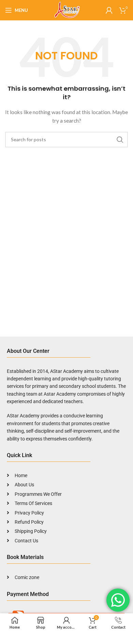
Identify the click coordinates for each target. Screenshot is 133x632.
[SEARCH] (120, 139)
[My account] (109, 10)
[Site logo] (66, 10)
